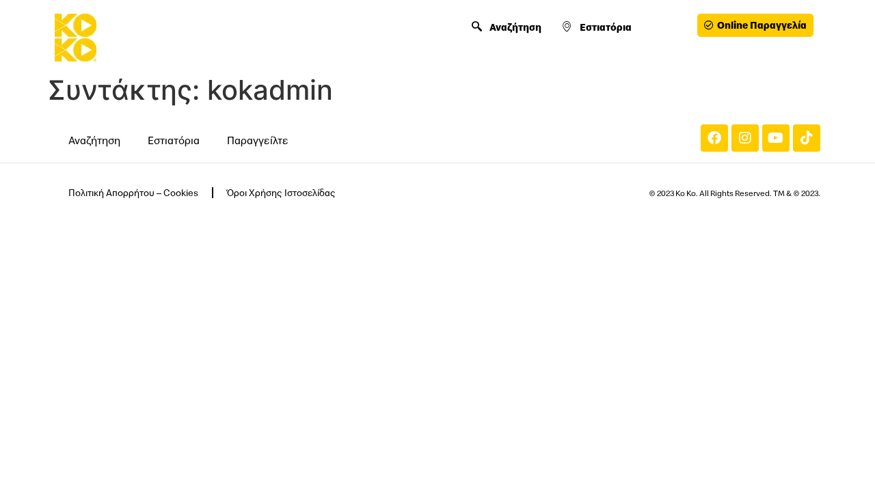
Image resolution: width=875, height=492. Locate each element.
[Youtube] (776, 138)
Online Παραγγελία (762, 24)
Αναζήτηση (515, 26)
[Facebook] (714, 138)
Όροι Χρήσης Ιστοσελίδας (281, 193)
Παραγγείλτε (257, 140)
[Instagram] (745, 138)
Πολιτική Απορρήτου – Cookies (133, 193)
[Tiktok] (806, 138)
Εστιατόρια (606, 26)
